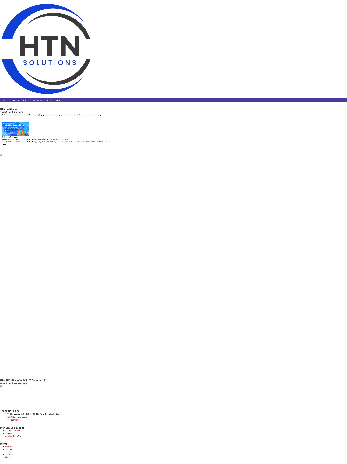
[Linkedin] (345, 238)
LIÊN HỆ (58, 100)
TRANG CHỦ (5, 100)
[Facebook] (345, 242)
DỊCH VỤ (25, 100)
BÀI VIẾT (49, 100)
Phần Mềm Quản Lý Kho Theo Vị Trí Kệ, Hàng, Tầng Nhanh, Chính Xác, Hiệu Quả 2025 (35, 140)
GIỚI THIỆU (16, 100)
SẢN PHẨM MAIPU (38, 100)
